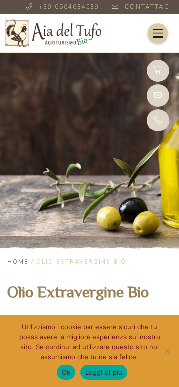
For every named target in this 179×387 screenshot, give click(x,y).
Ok (66, 372)
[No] (167, 351)
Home (18, 262)
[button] (158, 33)
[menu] (158, 33)
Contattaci (148, 7)
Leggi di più (103, 372)
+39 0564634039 (69, 7)
